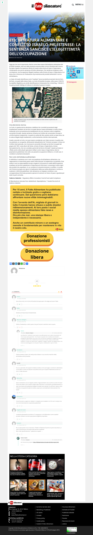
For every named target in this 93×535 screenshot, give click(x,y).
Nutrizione (65, 515)
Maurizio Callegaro (29, 333)
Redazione (12, 57)
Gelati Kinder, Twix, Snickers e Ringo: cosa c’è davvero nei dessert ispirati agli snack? (55, 495)
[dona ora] (37, 208)
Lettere (64, 524)
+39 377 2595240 (16, 522)
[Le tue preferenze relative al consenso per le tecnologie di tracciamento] (2, 2)
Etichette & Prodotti (68, 510)
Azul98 (18, 363)
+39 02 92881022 (16, 511)
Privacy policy (40, 518)
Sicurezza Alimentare (68, 507)
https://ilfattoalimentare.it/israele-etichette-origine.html (46, 442)
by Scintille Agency (71, 533)
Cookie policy (40, 521)
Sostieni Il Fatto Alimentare (44, 524)
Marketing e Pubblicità (43, 510)
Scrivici (13, 513)
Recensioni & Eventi (68, 521)
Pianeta (64, 518)
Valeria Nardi (24, 437)
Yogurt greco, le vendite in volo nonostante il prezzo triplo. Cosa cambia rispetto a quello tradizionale (55, 474)
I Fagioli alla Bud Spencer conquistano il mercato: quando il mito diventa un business (36, 494)
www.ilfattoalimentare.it (18, 515)
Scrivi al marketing (17, 520)
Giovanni (28, 439)
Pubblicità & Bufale (68, 512)
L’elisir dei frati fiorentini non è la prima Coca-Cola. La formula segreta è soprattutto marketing (37, 474)
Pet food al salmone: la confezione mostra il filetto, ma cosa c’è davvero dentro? (17, 473)
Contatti (38, 515)
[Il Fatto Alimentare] (46, 6)
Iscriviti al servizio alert (43, 507)
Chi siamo (39, 512)
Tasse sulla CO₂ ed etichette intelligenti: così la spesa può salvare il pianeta (18, 494)
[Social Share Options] (68, 97)
